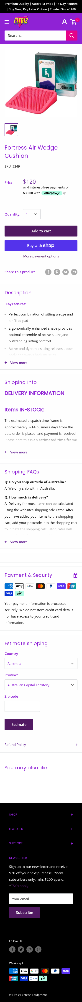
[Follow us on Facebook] (12, 949)
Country (11, 653)
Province (12, 675)
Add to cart (41, 231)
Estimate (18, 724)
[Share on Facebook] (48, 271)
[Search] (71, 36)
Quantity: (12, 214)
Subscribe (24, 912)
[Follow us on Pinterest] (38, 949)
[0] (74, 22)
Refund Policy (15, 744)
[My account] (64, 21)
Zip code (11, 696)
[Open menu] (7, 22)
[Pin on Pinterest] (57, 271)
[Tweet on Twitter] (65, 271)
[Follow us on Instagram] (29, 949)
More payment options (41, 256)
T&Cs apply (19, 885)
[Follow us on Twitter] (21, 949)
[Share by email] (74, 271)
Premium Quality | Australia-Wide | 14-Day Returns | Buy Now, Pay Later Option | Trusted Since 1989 (41, 6)
